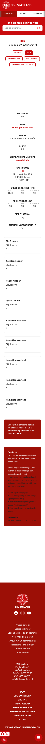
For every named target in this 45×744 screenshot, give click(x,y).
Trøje (10, 191)
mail (24, 431)
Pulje (22, 147)
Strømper (34, 191)
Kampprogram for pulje (22, 65)
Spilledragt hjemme (22, 188)
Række (22, 136)
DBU (22, 692)
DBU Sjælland (22, 716)
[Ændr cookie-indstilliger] (4, 740)
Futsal (22, 720)
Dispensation (22, 214)
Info (29, 53)
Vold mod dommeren (22, 637)
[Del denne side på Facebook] (2, 734)
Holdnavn (22, 114)
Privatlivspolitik (22, 649)
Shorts (23, 191)
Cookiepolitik (22, 653)
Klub (22, 125)
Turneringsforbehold (22, 225)
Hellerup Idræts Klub (22, 128)
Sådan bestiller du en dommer (22, 633)
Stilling (17, 53)
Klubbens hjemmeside (23, 157)
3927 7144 (16, 434)
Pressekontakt (23, 625)
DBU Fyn (22, 700)
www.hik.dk (22, 160)
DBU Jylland (22, 704)
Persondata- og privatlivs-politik (22, 727)
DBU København (22, 708)
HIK (22, 171)
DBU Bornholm (22, 696)
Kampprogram (14, 59)
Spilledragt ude (22, 201)
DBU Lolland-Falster (22, 712)
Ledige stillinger (22, 629)
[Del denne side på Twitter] (6, 734)
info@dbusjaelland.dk (22, 679)
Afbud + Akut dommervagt (23, 641)
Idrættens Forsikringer (22, 645)
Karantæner (32, 59)
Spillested (22, 168)
